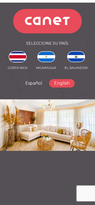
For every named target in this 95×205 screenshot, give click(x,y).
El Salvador (76, 68)
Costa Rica (18, 68)
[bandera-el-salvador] (76, 56)
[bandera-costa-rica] (17, 56)
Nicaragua (46, 68)
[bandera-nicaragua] (46, 56)
